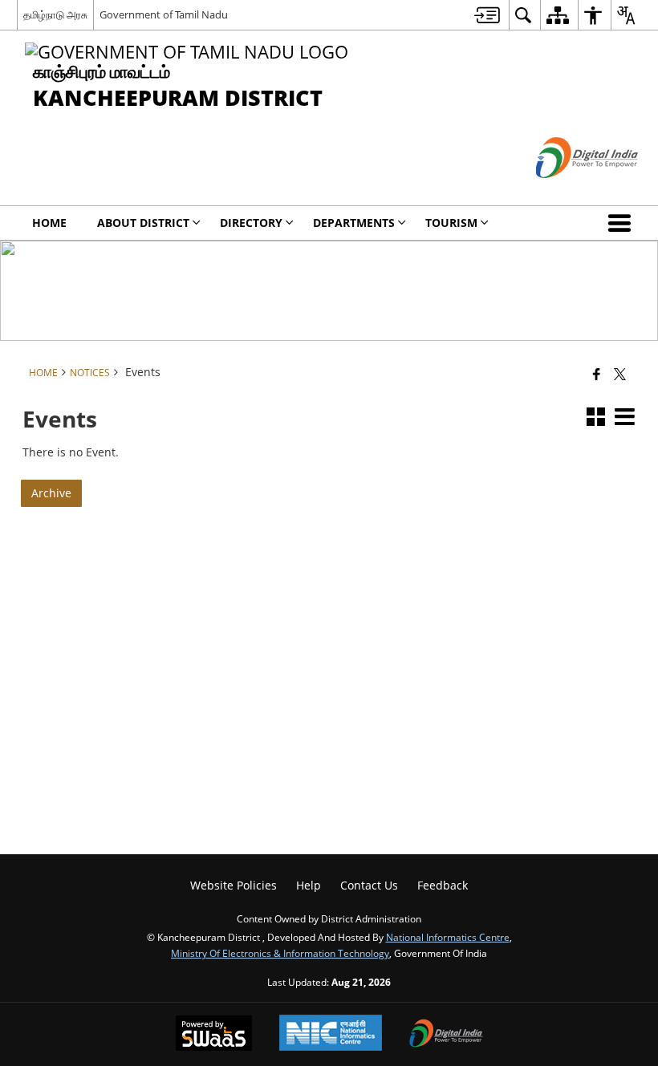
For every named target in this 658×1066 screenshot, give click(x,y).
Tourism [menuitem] (451, 222)
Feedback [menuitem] (442, 885)
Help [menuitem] (308, 885)
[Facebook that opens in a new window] (597, 373)
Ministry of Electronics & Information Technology (280, 952)
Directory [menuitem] (251, 222)
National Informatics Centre (448, 936)
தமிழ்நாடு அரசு (55, 14)
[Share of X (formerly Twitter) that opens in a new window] (620, 373)
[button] (622, 223)
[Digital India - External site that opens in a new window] (567, 191)
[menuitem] (487, 15)
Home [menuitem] (49, 222)
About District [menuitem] (143, 222)
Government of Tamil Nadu (164, 14)
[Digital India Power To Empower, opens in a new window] (446, 1034)
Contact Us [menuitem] (369, 885)
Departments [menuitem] (354, 222)
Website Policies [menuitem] (233, 885)
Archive (51, 493)
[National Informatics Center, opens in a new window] (330, 1034)
